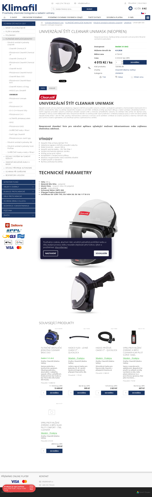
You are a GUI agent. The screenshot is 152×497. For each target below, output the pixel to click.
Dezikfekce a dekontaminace (16, 206)
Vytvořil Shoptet (144, 492)
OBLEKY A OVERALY (11, 187)
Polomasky (10, 35)
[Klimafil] (20, 8)
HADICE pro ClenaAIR (17, 90)
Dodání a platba (114, 17)
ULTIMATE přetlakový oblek (19, 118)
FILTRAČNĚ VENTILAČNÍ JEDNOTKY (19, 39)
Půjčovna (8, 210)
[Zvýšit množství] (122, 61)
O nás (131, 17)
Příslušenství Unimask (17, 98)
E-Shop (13, 17)
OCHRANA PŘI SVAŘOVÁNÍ (16, 171)
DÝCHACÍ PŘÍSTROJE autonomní (19, 168)
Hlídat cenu (139, 77)
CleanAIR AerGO (15, 68)
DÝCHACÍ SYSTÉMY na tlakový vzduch (18, 157)
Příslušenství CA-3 (16, 114)
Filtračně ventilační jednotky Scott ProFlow (20, 147)
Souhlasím (101, 253)
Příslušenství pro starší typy (20, 138)
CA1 (10, 102)
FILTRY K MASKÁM (12, 31)
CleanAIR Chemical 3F (17, 58)
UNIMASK (13, 94)
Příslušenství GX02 (16, 126)
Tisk (104, 77)
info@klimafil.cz (47, 482)
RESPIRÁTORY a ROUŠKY (15, 175)
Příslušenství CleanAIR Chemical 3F (21, 63)
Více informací (61, 247)
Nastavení (50, 253)
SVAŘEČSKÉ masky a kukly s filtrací (20, 152)
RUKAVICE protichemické (14, 191)
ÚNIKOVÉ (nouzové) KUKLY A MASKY (17, 163)
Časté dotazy (94, 17)
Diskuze (52, 88)
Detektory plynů (11, 182)
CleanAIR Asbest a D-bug (19, 86)
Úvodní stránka (4, 17)
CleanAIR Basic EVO (17, 76)
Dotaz (120, 77)
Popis (43, 88)
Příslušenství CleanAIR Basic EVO (20, 81)
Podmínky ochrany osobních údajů (65, 17)
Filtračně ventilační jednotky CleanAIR (18, 43)
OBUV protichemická (13, 196)
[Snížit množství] (122, 63)
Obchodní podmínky (32, 17)
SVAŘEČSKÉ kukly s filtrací (19, 130)
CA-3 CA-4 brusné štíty (18, 110)
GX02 (11, 122)
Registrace (142, 3)
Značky (7, 215)
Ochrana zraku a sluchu (15, 201)
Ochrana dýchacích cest (15, 23)
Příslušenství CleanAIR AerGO (20, 72)
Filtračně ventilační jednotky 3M (19, 142)
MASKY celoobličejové (15, 28)
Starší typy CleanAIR (17, 134)
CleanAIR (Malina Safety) (125, 70)
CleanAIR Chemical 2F (17, 48)
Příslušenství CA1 (16, 106)
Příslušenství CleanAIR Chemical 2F (21, 53)
